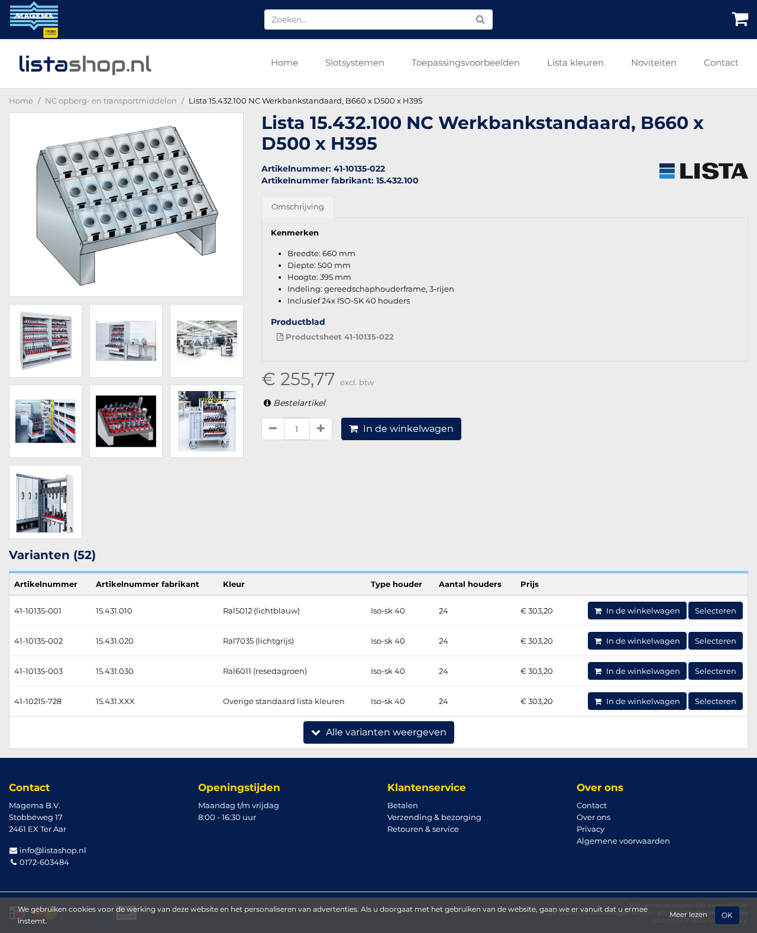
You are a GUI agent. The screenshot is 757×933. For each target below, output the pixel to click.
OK (727, 915)
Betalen (402, 805)
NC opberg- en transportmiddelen (111, 100)
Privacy (590, 829)
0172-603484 (43, 862)
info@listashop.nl (52, 850)
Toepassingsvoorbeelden (466, 62)
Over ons (593, 817)
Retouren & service (423, 829)
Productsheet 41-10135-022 (338, 336)
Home (284, 62)
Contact (721, 62)
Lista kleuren (575, 62)
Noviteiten (654, 62)
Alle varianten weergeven (385, 732)
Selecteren (715, 610)
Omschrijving (297, 206)
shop (84, 64)
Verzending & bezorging (434, 817)
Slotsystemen (354, 62)
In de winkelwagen (407, 428)
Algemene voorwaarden (623, 840)
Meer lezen (688, 915)
